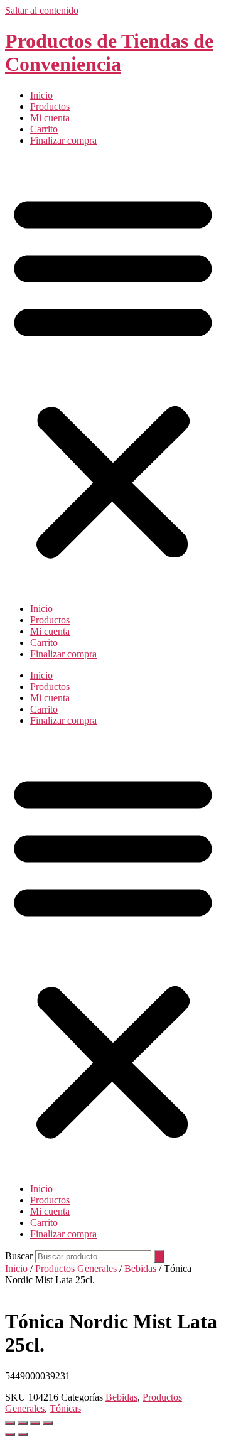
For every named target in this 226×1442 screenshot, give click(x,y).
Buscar (19, 1256)
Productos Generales (76, 1268)
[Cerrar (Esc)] (48, 1423)
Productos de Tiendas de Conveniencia (109, 52)
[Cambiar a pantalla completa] (23, 1423)
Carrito (44, 129)
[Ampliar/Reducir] (10, 1423)
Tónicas (65, 1408)
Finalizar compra (63, 140)
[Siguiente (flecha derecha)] (23, 1434)
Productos (50, 106)
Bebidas (140, 1268)
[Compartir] (35, 1423)
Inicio (41, 95)
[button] (113, 374)
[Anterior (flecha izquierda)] (10, 1434)
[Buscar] (159, 1256)
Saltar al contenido (41, 10)
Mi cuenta (50, 117)
